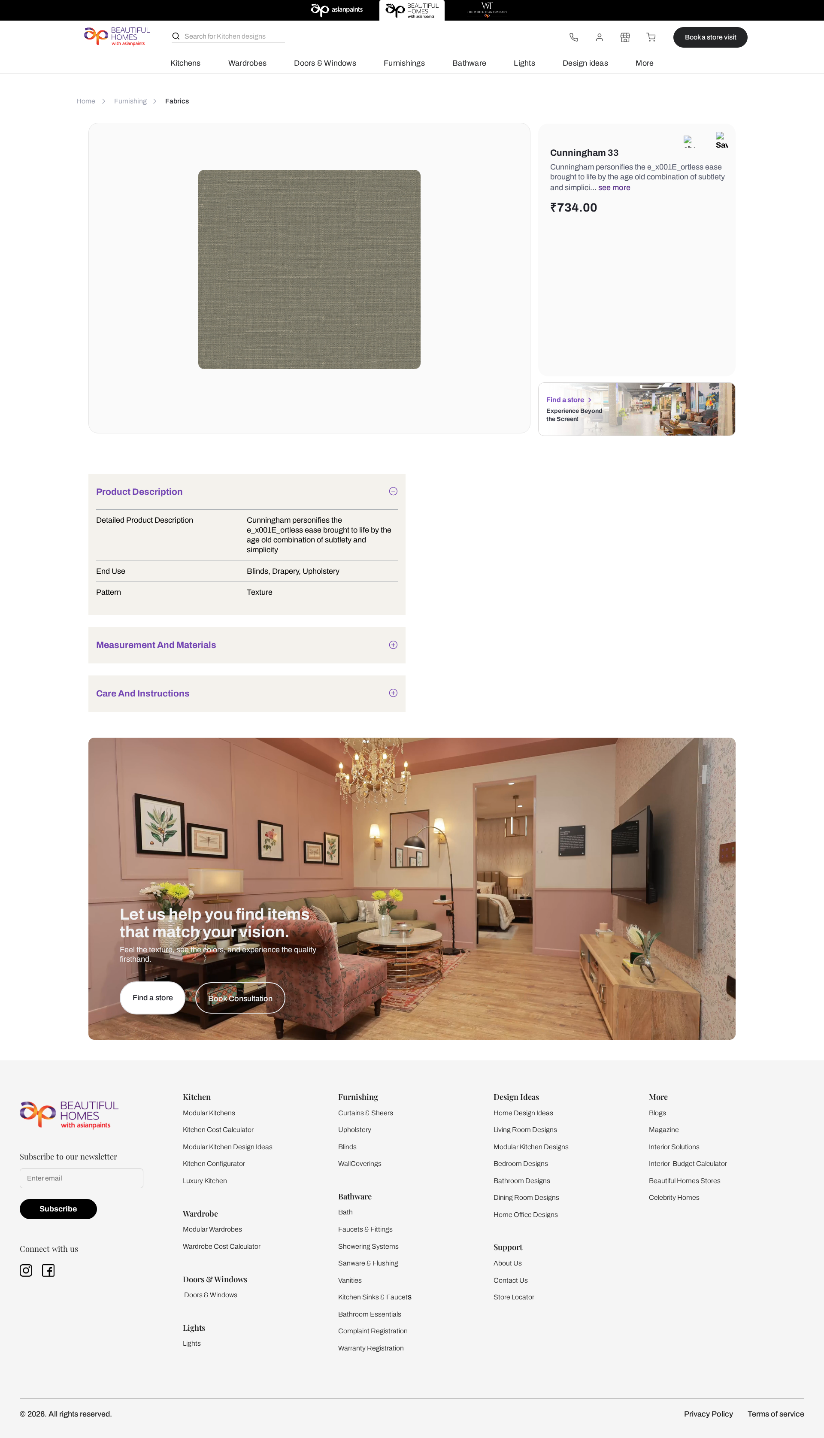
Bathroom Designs (522, 1180)
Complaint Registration (373, 1331)
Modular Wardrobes (212, 1229)
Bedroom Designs (521, 1163)
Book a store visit (710, 37)
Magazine (664, 1129)
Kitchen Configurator (214, 1163)
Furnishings (404, 63)
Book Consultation (240, 998)
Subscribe (58, 1209)
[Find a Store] (625, 37)
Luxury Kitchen (205, 1180)
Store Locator (514, 1297)
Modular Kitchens (209, 1113)
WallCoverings (360, 1163)
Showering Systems (368, 1246)
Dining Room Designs (526, 1197)
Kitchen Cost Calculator (218, 1129)
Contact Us (511, 1280)
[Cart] (651, 37)
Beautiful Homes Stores (685, 1180)
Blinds (347, 1146)
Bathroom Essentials (369, 1314)
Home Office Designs (526, 1214)
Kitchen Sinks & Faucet (373, 1297)
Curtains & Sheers (365, 1113)
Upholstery (354, 1129)
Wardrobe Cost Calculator (222, 1246)
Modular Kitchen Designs (531, 1146)
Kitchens (185, 63)
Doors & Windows (325, 63)
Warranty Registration (371, 1348)
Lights (524, 63)
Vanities (350, 1280)
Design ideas (585, 63)
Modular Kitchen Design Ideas (228, 1146)
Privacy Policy (708, 1414)
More (645, 63)
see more (614, 187)
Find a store (565, 399)
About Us (508, 1263)
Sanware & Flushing (368, 1263)
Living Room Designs (525, 1129)
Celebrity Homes (674, 1197)
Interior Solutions (674, 1146)
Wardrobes (247, 63)
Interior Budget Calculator (688, 1163)
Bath (345, 1212)
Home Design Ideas (523, 1113)
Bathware (469, 63)
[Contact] (574, 37)
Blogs (657, 1113)
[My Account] (599, 37)
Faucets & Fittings (365, 1229)
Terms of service (776, 1414)
